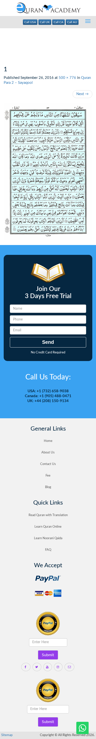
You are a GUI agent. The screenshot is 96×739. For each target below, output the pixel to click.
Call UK (45, 22)
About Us (48, 452)
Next (82, 94)
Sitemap (7, 735)
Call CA (58, 22)
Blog (48, 487)
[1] (48, 171)
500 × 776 (67, 78)
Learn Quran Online (48, 526)
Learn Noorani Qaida (48, 538)
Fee (48, 475)
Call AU (72, 22)
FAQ (48, 549)
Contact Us (48, 464)
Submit (48, 655)
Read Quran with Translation (48, 515)
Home (48, 441)
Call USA (30, 22)
